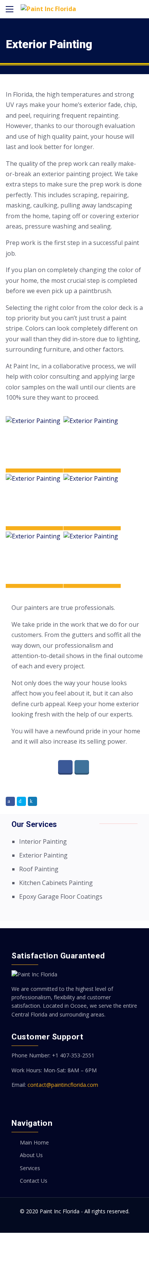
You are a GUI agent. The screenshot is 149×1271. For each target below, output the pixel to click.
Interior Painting (43, 841)
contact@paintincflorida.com (63, 1084)
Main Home (34, 1142)
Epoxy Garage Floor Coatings (60, 896)
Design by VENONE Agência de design (74, 1251)
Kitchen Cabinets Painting (56, 883)
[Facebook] (66, 767)
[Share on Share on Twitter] (21, 801)
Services (30, 1168)
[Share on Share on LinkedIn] (32, 801)
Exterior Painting (43, 855)
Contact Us (33, 1180)
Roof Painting (38, 869)
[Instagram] (82, 767)
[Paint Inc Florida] (48, 9)
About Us (31, 1155)
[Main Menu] (9, 9)
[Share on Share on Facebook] (10, 801)
